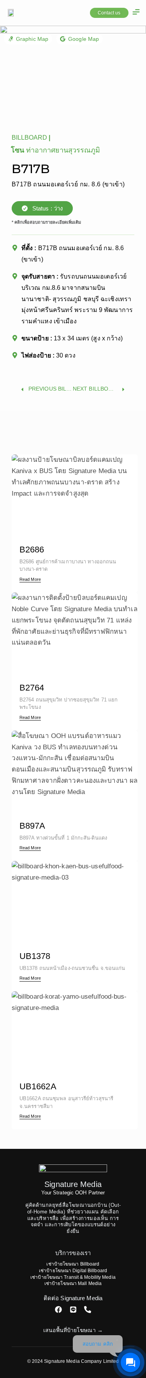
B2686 (21, 459)
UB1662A (25, 996)
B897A (21, 736)
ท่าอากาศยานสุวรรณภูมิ (63, 150)
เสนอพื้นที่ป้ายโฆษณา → (73, 1330)
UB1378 (23, 866)
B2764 (21, 597)
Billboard (29, 137)
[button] (136, 13)
